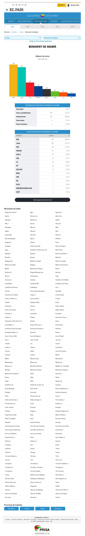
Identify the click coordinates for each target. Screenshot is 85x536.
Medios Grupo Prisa (42, 533)
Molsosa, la (8, 366)
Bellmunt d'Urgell (10, 265)
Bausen (32, 257)
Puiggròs (33, 411)
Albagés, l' (8, 220)
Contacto (7, 519)
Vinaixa (57, 497)
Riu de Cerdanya (60, 418)
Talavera (7, 452)
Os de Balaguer (9, 388)
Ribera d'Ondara (60, 415)
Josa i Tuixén (34, 340)
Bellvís (7, 268)
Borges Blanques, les (36, 272)
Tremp (7, 475)
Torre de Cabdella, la (61, 463)
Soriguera (8, 445)
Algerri (7, 231)
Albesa (57, 220)
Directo (11, 21)
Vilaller (57, 486)
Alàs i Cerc (58, 216)
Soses (57, 445)
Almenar (58, 235)
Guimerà (58, 328)
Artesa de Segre (60, 246)
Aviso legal (33, 519)
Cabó (57, 276)
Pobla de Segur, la (35, 400)
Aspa (6, 250)
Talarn (57, 448)
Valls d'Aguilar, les (60, 478)
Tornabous (8, 463)
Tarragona (58, 508)
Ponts (32, 403)
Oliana (57, 377)
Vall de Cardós (9, 478)
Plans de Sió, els (35, 396)
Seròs (32, 437)
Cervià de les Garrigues (37, 291)
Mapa (76, 519)
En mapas (54, 21)
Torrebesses (34, 463)
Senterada (58, 433)
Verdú (57, 482)
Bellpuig (32, 265)
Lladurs (32, 347)
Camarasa (8, 280)
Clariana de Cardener (11, 295)
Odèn (32, 377)
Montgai (7, 370)
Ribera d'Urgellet (10, 418)
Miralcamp (33, 362)
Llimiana (7, 355)
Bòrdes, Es (8, 272)
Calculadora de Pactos (70, 21)
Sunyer (32, 448)
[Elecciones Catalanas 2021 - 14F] (42, 15)
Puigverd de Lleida (10, 415)
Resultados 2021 (40, 21)
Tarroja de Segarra (11, 456)
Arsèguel (8, 246)
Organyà (58, 385)
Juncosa (58, 340)
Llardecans (58, 347)
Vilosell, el (33, 497)
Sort (31, 445)
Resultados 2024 (24, 21)
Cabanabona (34, 276)
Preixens (58, 407)
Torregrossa (59, 467)
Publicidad (26, 519)
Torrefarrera (9, 467)
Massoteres (59, 358)
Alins (56, 231)
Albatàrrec (33, 220)
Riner (32, 418)
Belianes (58, 257)
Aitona (7, 216)
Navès (7, 377)
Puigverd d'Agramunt (62, 411)
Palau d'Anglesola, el (61, 388)
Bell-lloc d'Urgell (60, 261)
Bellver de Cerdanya (61, 265)
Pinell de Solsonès (61, 392)
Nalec (32, 373)
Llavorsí (7, 351)
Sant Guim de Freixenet (37, 426)
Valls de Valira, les (10, 482)
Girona (27, 508)
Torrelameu (8, 471)
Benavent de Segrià (36, 268)
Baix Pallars (59, 250)
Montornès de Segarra (12, 373)
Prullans (7, 411)
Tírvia (57, 456)
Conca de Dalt (34, 298)
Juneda (7, 343)
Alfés (57, 227)
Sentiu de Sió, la (10, 437)
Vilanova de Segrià (61, 493)
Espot (57, 302)
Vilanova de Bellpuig (36, 490)
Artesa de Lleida (35, 246)
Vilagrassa (33, 486)
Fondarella (33, 313)
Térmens (33, 456)
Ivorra (7, 340)
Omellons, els (9, 385)
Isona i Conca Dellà (11, 336)
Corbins (57, 298)
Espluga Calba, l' (35, 302)
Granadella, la (9, 325)
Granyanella (59, 325)
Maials (57, 355)
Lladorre (7, 347)
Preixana (33, 407)
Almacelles (8, 235)
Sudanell (7, 448)
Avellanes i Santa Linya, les (38, 250)
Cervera (7, 291)
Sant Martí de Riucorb (37, 430)
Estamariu (8, 306)
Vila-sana (8, 497)
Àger (31, 212)
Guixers (57, 332)
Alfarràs (32, 227)
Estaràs (32, 306)
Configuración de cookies (67, 519)
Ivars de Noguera (35, 336)
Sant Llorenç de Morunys (12, 430)
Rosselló (7, 422)
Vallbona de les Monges (37, 475)
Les (31, 343)
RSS (51, 521)
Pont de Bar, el (59, 400)
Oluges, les (58, 381)
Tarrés (57, 452)
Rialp (31, 415)
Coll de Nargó (59, 295)
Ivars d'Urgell (59, 336)
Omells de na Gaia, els (37, 385)
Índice (47, 521)
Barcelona (11, 508)
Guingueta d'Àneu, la (11, 332)
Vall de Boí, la (59, 475)
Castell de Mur (34, 283)
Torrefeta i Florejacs (36, 467)
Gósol (57, 321)
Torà (31, 460)
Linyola (57, 343)
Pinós (6, 396)
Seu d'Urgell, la (60, 437)
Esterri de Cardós (10, 310)
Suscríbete (61, 5)
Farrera (32, 310)
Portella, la (58, 403)
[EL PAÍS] (17, 9)
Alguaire (32, 231)
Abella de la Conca (10, 212)
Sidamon (8, 441)
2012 (57, 27)
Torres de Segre (35, 471)
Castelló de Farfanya (11, 287)
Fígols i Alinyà (59, 310)
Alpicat (32, 238)
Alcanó (32, 223)
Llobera (32, 355)
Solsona (57, 441)
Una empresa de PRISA (42, 528)
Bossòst (57, 272)
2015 (42, 27)
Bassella (7, 257)
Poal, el (57, 396)
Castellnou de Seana (61, 283)
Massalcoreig (34, 358)
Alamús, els (33, 216)
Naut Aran (58, 373)
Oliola (7, 381)
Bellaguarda (9, 261)
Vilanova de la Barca (61, 490)
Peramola (33, 392)
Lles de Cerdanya (60, 351)
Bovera (7, 276)
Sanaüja (58, 422)
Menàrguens (9, 362)
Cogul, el (33, 295)
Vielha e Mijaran (10, 486)
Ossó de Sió (34, 388)
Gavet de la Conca (61, 317)
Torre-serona (59, 471)
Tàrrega (32, 452)
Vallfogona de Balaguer (37, 478)
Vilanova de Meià (35, 493)
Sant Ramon (59, 430)
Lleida (32, 351)
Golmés (32, 321)
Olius (31, 381)
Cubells (7, 302)
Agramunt (58, 212)
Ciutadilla (58, 291)
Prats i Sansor (9, 407)
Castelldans (8, 283)
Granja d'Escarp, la (36, 325)
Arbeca (32, 242)
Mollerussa (58, 362)
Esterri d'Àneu (59, 306)
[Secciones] (7, 9)
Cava (57, 287)
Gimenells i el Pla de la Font (13, 321)
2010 (72, 27)
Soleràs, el (33, 441)
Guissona (33, 332)
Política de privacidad (43, 519)
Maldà (7, 358)
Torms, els (58, 460)
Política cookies (54, 519)
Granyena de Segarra (36, 328)
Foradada (58, 313)
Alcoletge (8, 227)
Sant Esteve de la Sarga (12, 426)
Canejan (32, 280)
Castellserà (33, 287)
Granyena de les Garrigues (13, 328)
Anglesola (8, 242)
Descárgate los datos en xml (42, 200)
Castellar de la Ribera (62, 280)
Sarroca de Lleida (35, 433)
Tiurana (7, 460)
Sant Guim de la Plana (62, 426)
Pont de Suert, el (10, 403)
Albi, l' (7, 223)
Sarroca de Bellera (11, 433)
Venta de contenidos (17, 519)
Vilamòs (7, 490)
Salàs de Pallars (35, 422)
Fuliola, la (8, 317)
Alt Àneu (58, 238)
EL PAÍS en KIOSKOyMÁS (37, 521)
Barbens (32, 253)
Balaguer (8, 253)
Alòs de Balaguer (10, 238)
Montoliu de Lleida (36, 370)
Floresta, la (8, 313)
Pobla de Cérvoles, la (11, 400)
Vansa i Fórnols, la (35, 482)
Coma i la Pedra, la (11, 298)
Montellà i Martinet (36, 366)
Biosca (57, 268)
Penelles (7, 392)
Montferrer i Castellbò (62, 366)
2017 (27, 27)
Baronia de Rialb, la (61, 253)
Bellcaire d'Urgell (35, 261)
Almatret (33, 235)
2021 (12, 27)
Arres (57, 242)
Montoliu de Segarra (61, 370)
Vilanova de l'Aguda (11, 493)
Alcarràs (58, 223)
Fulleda (32, 317)
